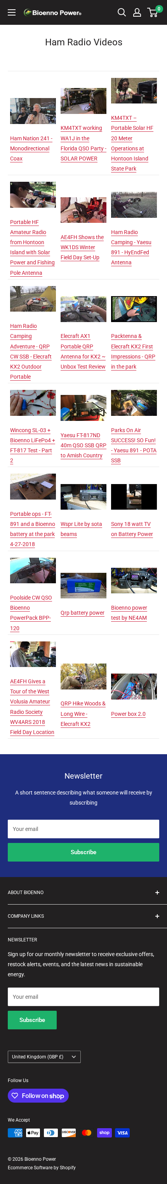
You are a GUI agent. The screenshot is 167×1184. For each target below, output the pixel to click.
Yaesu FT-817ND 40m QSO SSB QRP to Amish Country (83, 445)
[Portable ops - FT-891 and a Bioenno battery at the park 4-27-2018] (33, 473)
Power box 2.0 (128, 714)
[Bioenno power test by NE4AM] (134, 567)
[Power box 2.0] (134, 673)
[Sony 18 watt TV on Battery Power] (134, 484)
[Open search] (122, 12)
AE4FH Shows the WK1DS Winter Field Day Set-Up (82, 247)
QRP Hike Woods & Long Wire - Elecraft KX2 (83, 713)
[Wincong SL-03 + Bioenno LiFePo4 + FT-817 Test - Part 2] (33, 389)
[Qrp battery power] (83, 572)
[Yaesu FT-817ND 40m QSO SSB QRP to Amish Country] (83, 394)
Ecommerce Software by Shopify (42, 1167)
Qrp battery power (82, 613)
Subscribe (83, 852)
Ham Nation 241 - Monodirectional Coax (31, 148)
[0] (153, 12)
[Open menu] (12, 12)
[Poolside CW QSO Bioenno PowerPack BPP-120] (33, 557)
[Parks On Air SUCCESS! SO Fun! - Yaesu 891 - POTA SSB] (134, 389)
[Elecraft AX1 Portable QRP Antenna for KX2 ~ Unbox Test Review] (83, 296)
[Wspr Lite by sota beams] (83, 484)
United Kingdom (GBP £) (37, 1057)
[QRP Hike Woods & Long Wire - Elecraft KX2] (83, 663)
